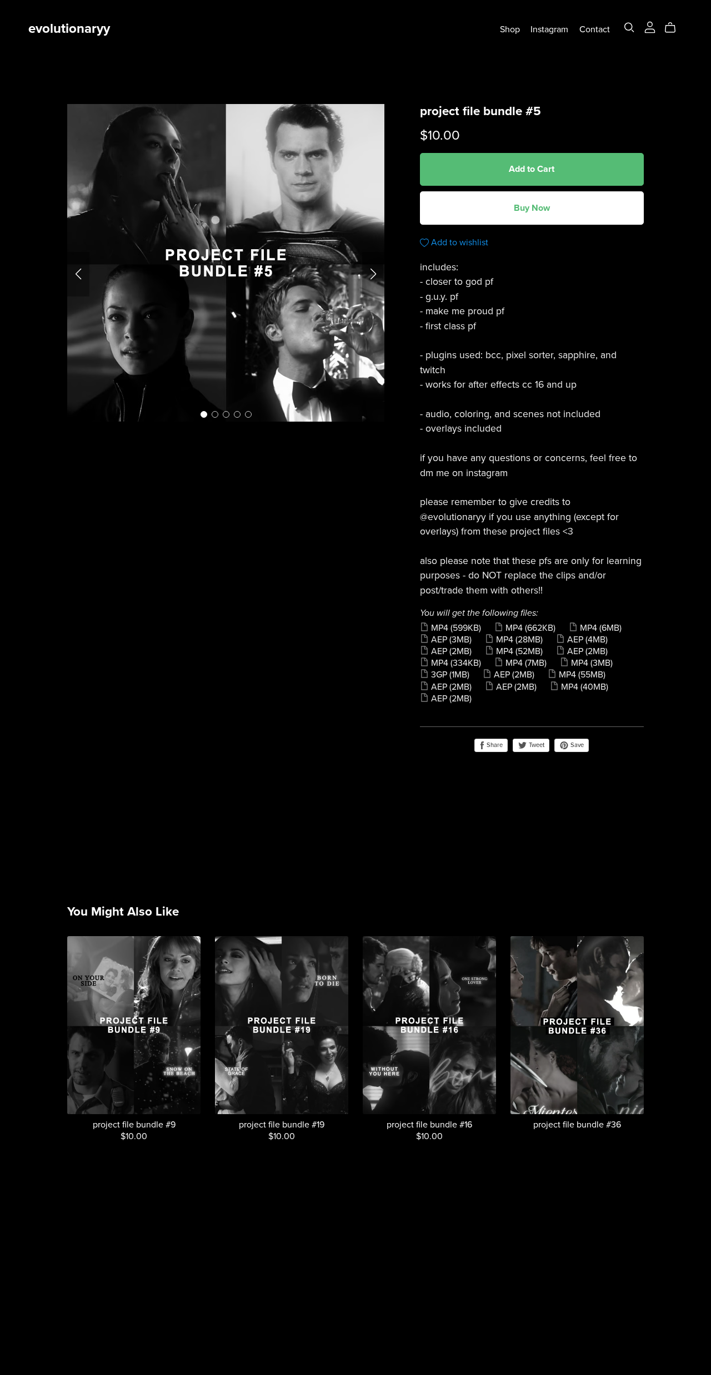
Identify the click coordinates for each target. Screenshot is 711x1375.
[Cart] (674, 27)
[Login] (650, 26)
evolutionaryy (69, 29)
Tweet (535, 745)
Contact (594, 28)
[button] (78, 274)
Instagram (549, 28)
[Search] (629, 27)
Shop (510, 28)
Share (494, 745)
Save (576, 745)
